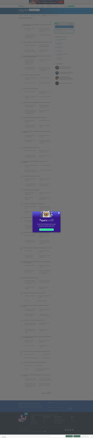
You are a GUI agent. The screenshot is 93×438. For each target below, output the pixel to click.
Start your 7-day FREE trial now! (46, 229)
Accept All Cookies (69, 436)
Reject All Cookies (77, 436)
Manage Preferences (85, 436)
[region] (46, 436)
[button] (59, 213)
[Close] (91, 436)
